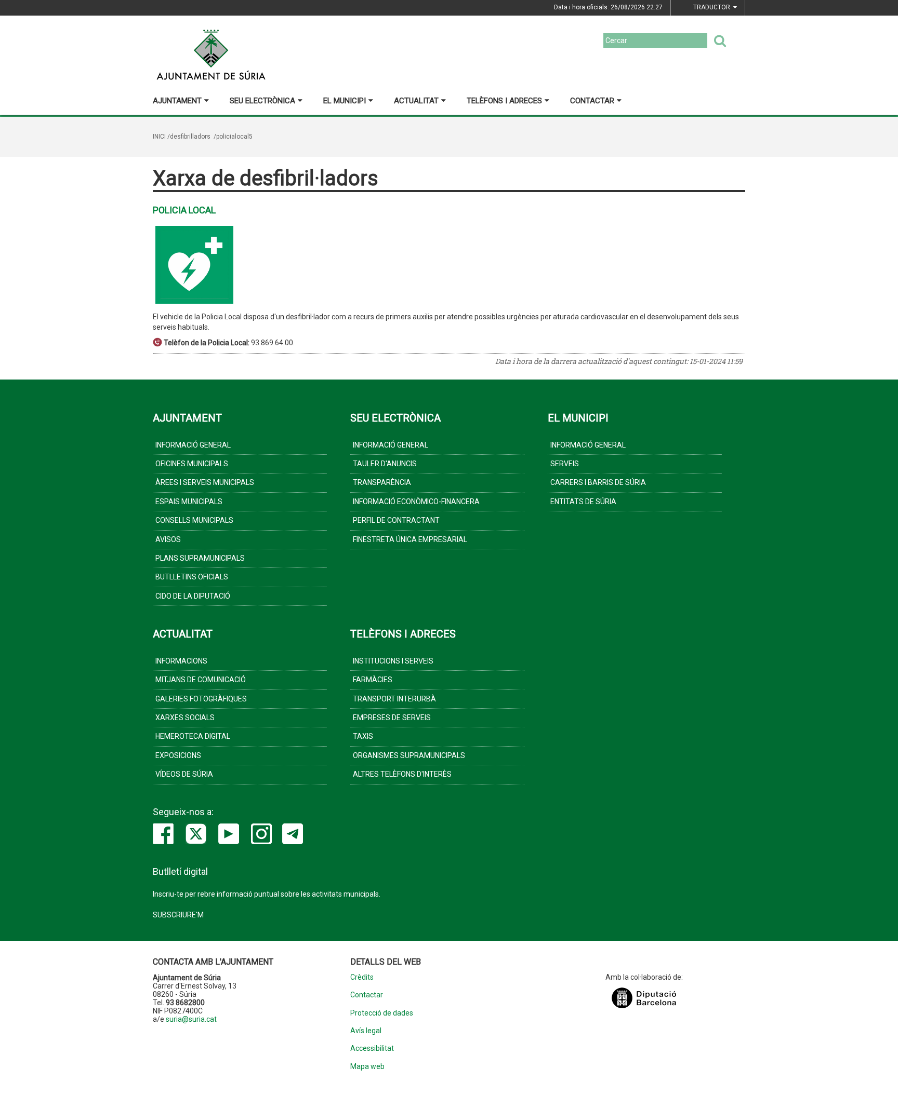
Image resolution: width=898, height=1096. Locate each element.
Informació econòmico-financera (416, 501)
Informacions (181, 661)
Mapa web (367, 1067)
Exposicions (178, 755)
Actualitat (416, 100)
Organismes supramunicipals (409, 755)
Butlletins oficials (191, 577)
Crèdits (362, 977)
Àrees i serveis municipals (204, 482)
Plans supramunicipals (200, 558)
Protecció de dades (381, 1013)
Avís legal (365, 1031)
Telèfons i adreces (504, 100)
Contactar (592, 100)
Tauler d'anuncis (385, 463)
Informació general (193, 445)
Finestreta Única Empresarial (410, 539)
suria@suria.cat (191, 1019)
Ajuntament (177, 100)
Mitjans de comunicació (200, 679)
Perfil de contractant (396, 520)
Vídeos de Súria (184, 774)
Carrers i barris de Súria (598, 482)
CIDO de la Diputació (192, 596)
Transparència (382, 482)
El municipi (344, 100)
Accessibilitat (372, 1048)
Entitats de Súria (583, 501)
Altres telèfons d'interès (402, 774)
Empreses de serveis (392, 717)
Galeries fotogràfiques (201, 699)
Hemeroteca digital (192, 736)
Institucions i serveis (393, 661)
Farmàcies (372, 679)
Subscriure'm (178, 915)
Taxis (363, 736)
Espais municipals (188, 501)
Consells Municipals (194, 520)
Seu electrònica (262, 100)
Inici (159, 136)
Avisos (168, 539)
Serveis (564, 463)
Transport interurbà (394, 699)
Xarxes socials (185, 717)
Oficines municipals (191, 463)
